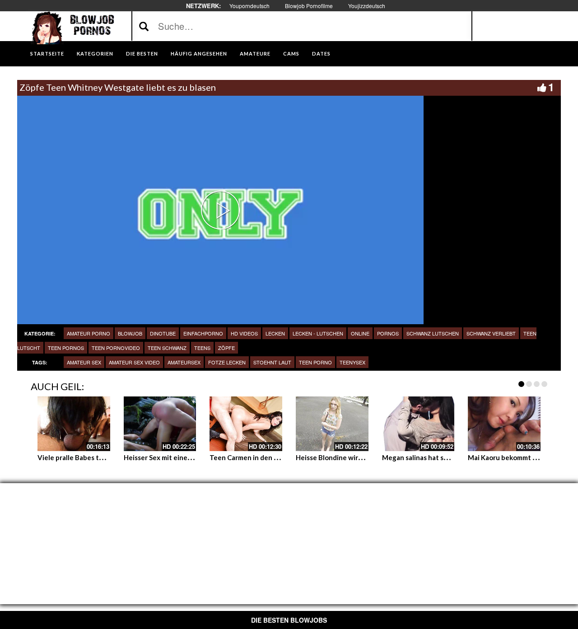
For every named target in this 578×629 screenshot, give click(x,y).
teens (202, 347)
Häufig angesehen (199, 53)
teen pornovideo (116, 347)
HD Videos (244, 333)
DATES (321, 53)
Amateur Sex (84, 362)
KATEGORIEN (95, 53)
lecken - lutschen (318, 333)
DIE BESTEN (142, 53)
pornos (388, 333)
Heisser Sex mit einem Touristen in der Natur (194, 457)
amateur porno (88, 333)
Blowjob (130, 333)
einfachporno (203, 333)
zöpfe (226, 347)
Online (360, 333)
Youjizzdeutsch (366, 6)
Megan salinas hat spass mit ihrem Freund (447, 457)
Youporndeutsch (249, 6)
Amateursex (184, 362)
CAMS (291, 53)
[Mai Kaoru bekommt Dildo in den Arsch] (504, 423)
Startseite (47, 53)
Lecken (275, 333)
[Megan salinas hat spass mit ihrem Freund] (418, 423)
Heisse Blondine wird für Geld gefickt (355, 457)
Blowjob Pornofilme (309, 6)
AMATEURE (255, 53)
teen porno (315, 362)
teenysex (352, 362)
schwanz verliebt (491, 333)
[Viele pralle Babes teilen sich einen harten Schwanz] (73, 423)
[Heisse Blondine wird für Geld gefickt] (332, 423)
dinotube (163, 333)
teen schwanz (167, 347)
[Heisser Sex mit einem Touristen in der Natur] (160, 423)
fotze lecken (227, 362)
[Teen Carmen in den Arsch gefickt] (246, 423)
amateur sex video (134, 362)
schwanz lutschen (432, 333)
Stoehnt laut (272, 362)
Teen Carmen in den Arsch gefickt (263, 457)
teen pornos (66, 347)
